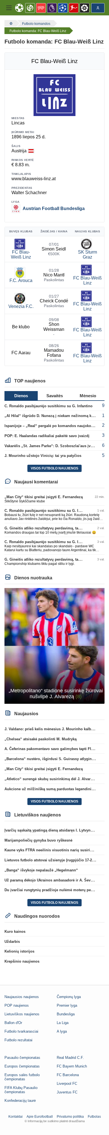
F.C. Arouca (21, 280)
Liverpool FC (67, 1083)
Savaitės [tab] (54, 395)
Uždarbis (12, 941)
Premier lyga (67, 1005)
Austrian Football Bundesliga (54, 208)
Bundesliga (66, 1014)
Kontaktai (15, 1117)
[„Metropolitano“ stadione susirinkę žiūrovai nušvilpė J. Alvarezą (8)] (54, 645)
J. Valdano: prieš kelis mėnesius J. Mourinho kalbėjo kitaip (55, 729)
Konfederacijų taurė (20, 1100)
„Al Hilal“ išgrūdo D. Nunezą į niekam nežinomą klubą (51, 416)
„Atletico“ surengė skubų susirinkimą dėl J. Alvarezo (50, 779)
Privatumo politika (70, 1117)
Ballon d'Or (13, 1023)
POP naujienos (16, 1005)
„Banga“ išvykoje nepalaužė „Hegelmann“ (41, 870)
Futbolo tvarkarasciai (21, 1031)
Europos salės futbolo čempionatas (22, 1077)
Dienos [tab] (21, 395)
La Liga (62, 1023)
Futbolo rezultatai (18, 1040)
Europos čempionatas (22, 1066)
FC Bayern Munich (72, 1066)
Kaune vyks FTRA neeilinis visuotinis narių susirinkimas (53, 850)
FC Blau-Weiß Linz (21, 254)
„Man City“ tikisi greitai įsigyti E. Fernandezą (43, 497)
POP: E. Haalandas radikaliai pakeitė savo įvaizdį (46, 436)
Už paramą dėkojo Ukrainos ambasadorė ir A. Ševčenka (52, 880)
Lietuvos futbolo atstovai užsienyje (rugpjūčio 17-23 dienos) (56, 860)
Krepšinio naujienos (21, 961)
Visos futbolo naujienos (54, 468)
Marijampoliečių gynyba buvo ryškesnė (38, 840)
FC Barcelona (68, 1075)
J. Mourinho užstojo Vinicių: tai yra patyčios (42, 456)
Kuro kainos (14, 931)
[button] (8, 7)
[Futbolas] (10, 23)
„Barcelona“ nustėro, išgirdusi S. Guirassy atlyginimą (51, 759)
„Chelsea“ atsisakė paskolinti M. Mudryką (40, 739)
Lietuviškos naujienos (21, 1014)
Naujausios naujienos (21, 997)
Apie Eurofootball (40, 1117)
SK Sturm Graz (87, 254)
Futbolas (94, 1117)
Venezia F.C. (21, 306)
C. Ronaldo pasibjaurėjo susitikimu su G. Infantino (48, 406)
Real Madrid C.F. (70, 1058)
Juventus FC (67, 1092)
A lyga (62, 1031)
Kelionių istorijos (19, 951)
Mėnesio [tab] (88, 395)
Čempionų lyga (69, 997)
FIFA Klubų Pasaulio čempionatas (20, 1090)
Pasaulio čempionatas (22, 1058)
